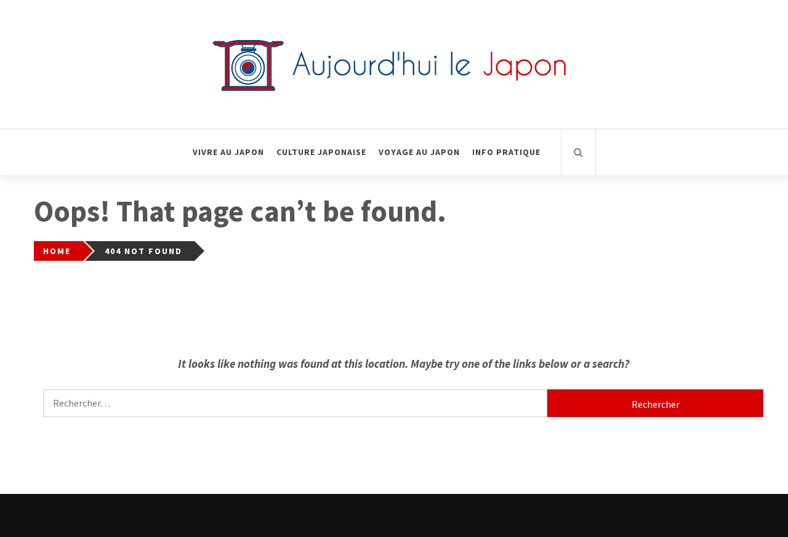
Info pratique (506, 151)
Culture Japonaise (321, 151)
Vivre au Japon (228, 151)
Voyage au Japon (419, 151)
